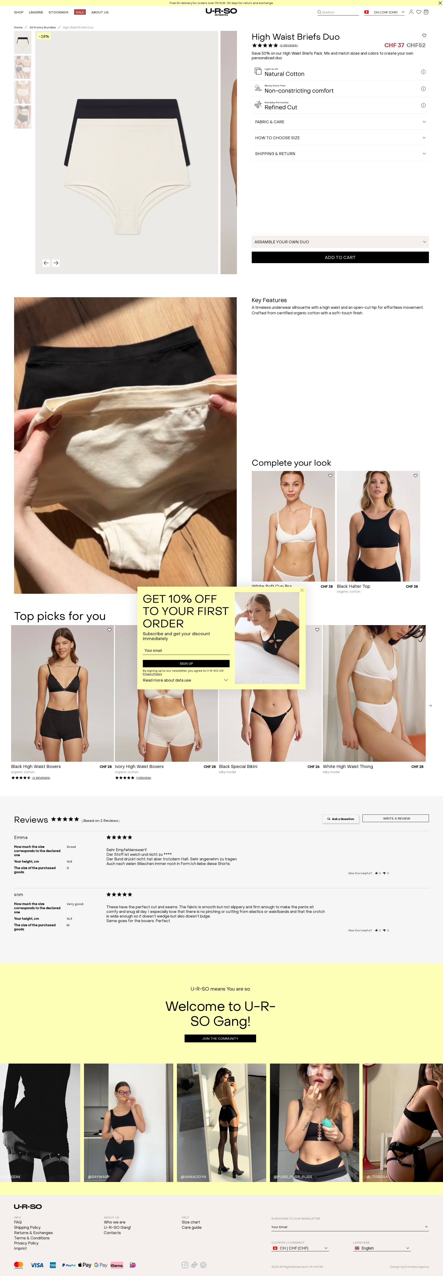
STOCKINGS (59, 12)
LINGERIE (36, 12)
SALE (80, 12)
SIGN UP (186, 663)
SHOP (19, 12)
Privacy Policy (152, 674)
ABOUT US (100, 12)
